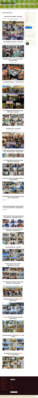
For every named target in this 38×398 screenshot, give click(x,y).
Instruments (18, 9)
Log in (11, 385)
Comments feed (12, 387)
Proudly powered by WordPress (4, 396)
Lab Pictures (23, 9)
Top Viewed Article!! (3, 387)
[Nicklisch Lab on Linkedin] (29, 27)
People (4, 9)
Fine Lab (5, 317)
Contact (32, 9)
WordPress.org (12, 388)
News (1, 9)
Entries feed (11, 386)
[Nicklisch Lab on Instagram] (26, 27)
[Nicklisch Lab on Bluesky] (31, 27)
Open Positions (28, 9)
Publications (14, 9)
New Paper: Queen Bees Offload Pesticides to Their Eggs (4, 380)
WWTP (20, 299)
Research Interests (9, 9)
